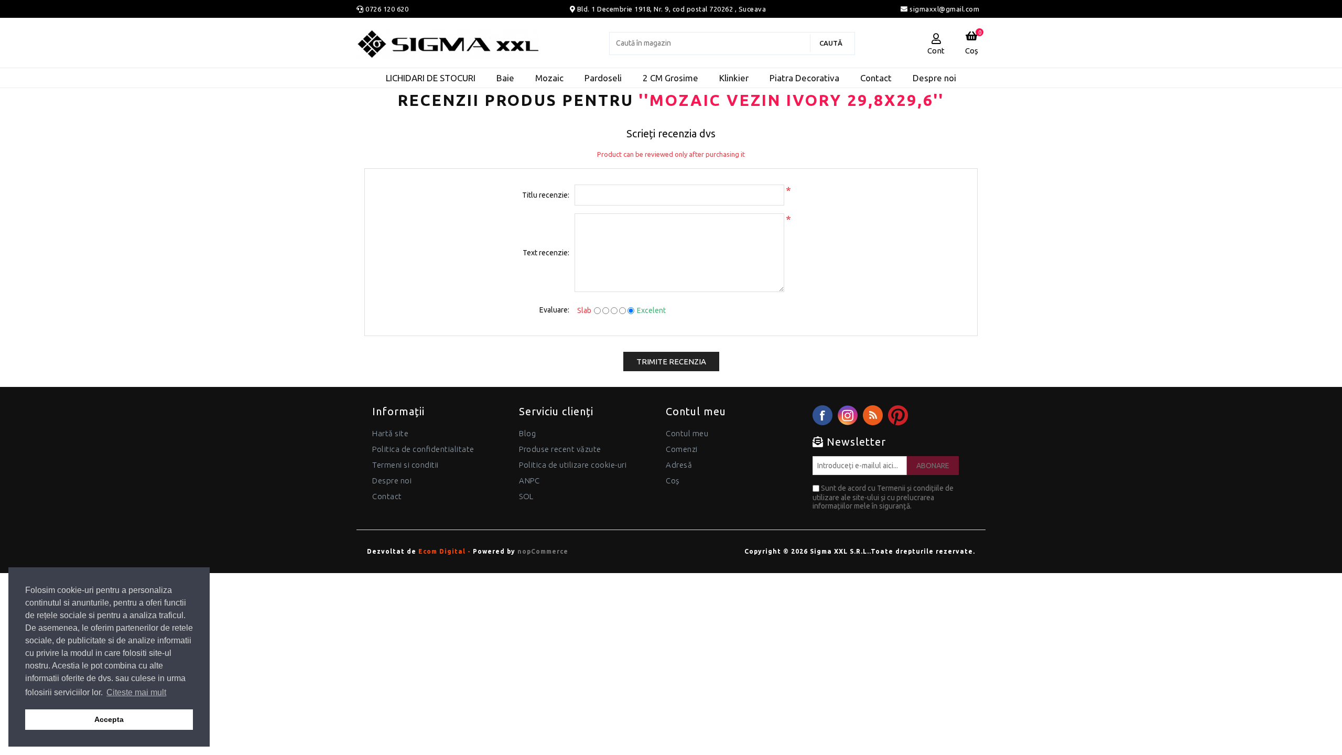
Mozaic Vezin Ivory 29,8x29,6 (792, 100)
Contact (387, 496)
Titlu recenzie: (545, 195)
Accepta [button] (109, 719)
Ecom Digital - (444, 551)
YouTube (898, 415)
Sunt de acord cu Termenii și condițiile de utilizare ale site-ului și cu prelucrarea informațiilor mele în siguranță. (883, 497)
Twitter (848, 415)
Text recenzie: (546, 253)
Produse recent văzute (560, 449)
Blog (527, 433)
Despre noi (392, 480)
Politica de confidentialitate (423, 449)
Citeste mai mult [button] (136, 692)
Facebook (822, 415)
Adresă (679, 464)
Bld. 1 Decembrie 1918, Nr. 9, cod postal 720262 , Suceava (671, 9)
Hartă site (390, 433)
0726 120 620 (386, 9)
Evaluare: (554, 310)
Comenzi (682, 449)
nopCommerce (542, 551)
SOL (526, 496)
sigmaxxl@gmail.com (943, 9)
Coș (672, 480)
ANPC (529, 480)
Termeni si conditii (405, 464)
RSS (873, 415)
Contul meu (687, 433)
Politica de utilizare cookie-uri (572, 464)
